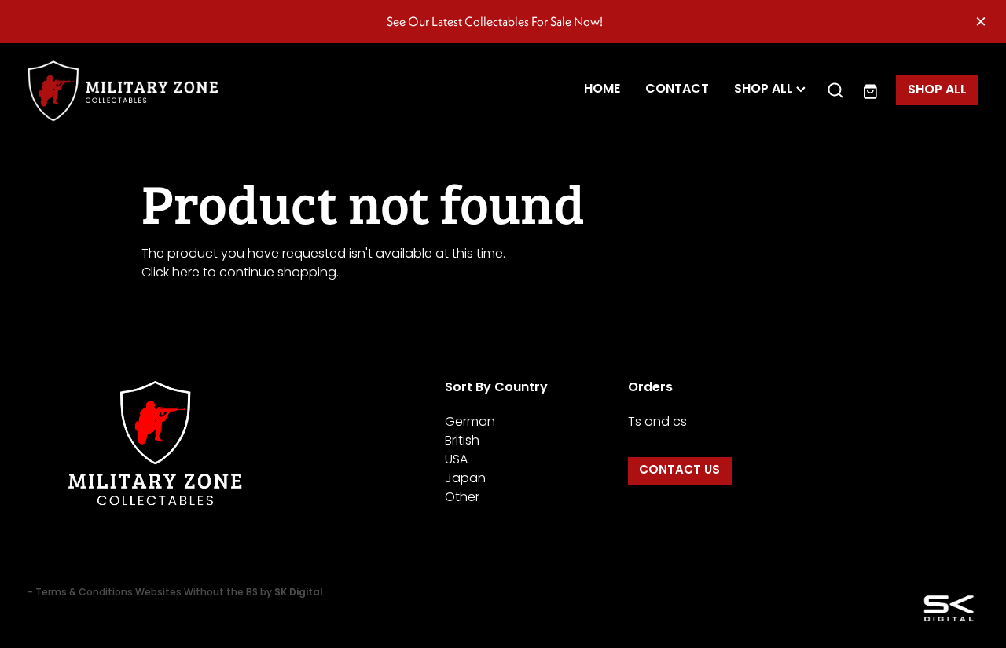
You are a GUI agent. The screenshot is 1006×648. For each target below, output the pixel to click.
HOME (602, 89)
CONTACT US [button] (679, 471)
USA (456, 460)
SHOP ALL (765, 89)
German (470, 422)
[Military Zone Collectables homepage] (123, 90)
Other (462, 498)
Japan (465, 479)
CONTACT (677, 89)
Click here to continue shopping (238, 273)
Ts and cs (657, 422)
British (462, 441)
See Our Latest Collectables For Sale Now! (495, 21)
